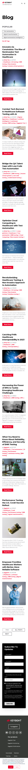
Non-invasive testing (17, 237)
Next (7, 634)
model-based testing (14, 177)
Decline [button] (17, 767)
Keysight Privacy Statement (17, 697)
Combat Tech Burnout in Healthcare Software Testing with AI (13, 111)
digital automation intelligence (13, 37)
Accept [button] (10, 767)
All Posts (18, 630)
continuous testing (14, 453)
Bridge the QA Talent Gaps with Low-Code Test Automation (12, 166)
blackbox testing (13, 294)
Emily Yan (7, 60)
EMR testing (11, 123)
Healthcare (7, 62)
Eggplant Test (21, 123)
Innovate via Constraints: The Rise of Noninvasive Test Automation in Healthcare (13, 52)
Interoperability (13, 346)
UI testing (15, 62)
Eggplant (6, 447)
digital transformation (10, 34)
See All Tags (6, 41)
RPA (22, 398)
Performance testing (14, 512)
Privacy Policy (12, 762)
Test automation (9, 31)
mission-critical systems (15, 66)
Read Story (7, 99)
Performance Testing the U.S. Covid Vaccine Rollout (13, 502)
